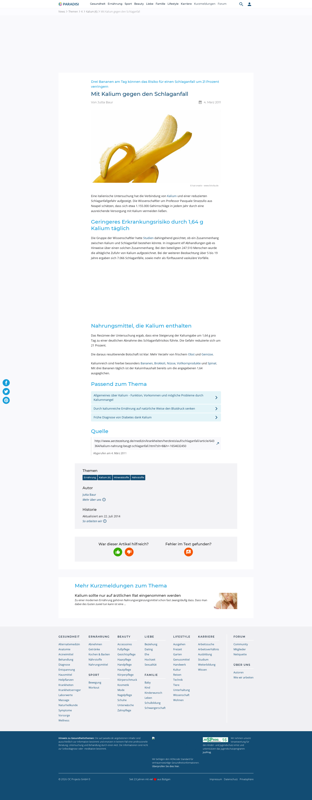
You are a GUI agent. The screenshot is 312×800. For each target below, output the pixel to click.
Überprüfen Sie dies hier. (166, 766)
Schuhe (122, 700)
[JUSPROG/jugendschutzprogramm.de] (215, 739)
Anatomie (64, 649)
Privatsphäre (247, 779)
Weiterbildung (206, 664)
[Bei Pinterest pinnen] (6, 400)
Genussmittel (181, 659)
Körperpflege (125, 674)
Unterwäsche (125, 705)
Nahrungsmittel (98, 664)
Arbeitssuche (206, 644)
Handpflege (124, 664)
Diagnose (64, 664)
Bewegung (95, 682)
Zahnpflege (124, 710)
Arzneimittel (65, 654)
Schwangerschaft (155, 708)
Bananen (147, 363)
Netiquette (240, 654)
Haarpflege (124, 659)
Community (241, 644)
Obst (191, 354)
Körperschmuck (127, 680)
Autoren (239, 672)
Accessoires (124, 644)
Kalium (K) (91, 11)
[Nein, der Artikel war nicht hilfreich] (129, 552)
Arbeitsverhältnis (208, 649)
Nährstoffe (138, 477)
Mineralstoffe (121, 477)
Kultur (177, 669)
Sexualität (151, 664)
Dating (149, 649)
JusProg (207, 752)
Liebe (149, 3)
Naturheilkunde (68, 705)
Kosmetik (123, 685)
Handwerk (179, 664)
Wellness (63, 720)
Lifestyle (173, 3)
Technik (178, 680)
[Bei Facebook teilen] (6, 382)
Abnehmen (95, 644)
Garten (177, 654)
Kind (147, 687)
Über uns (242, 664)
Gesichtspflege (126, 654)
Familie (160, 3)
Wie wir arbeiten (244, 677)
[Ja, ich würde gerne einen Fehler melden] (188, 552)
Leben (148, 698)
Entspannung (66, 669)
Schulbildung (153, 703)
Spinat (212, 363)
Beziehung (151, 644)
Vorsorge (64, 715)
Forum (222, 3)
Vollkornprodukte (189, 363)
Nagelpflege (124, 695)
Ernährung (115, 3)
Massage (63, 700)
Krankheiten (65, 685)
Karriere (186, 3)
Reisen (177, 674)
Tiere (176, 685)
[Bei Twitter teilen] (6, 391)
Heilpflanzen (66, 680)
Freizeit (177, 649)
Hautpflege (124, 669)
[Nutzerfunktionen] (249, 4)
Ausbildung (205, 654)
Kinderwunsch (153, 693)
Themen (73, 11)
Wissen (202, 669)
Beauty (139, 3)
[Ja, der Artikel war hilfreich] (117, 552)
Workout (94, 687)
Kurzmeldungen (204, 3)
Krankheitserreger (69, 690)
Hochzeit (150, 659)
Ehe (147, 654)
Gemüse (207, 354)
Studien (148, 238)
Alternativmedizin (69, 644)
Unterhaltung (181, 690)
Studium (203, 659)
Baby (148, 682)
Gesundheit (97, 3)
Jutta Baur (89, 495)
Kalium (172, 196)
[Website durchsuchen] (241, 4)
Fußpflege (123, 649)
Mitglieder (240, 649)
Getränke (94, 649)
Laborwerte (65, 695)
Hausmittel (65, 674)
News (61, 11)
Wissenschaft (181, 695)
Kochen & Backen (99, 654)
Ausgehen (179, 644)
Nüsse (171, 363)
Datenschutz (231, 779)
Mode (120, 690)
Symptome (65, 710)
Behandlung (65, 659)
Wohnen (178, 700)
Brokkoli (159, 363)
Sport (128, 3)
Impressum (216, 779)
